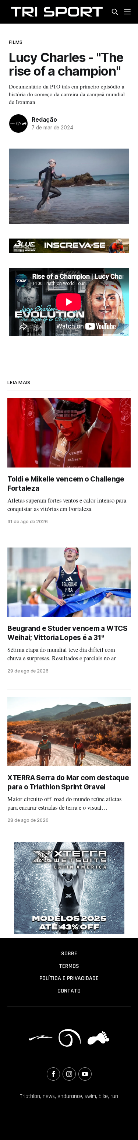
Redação (44, 119)
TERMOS (69, 966)
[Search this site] (115, 12)
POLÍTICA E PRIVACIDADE (69, 978)
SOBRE (69, 953)
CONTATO (69, 991)
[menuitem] (69, 954)
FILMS (15, 42)
